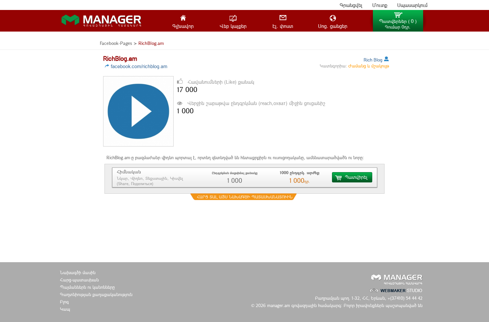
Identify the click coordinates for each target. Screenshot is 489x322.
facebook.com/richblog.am (139, 66)
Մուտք (379, 5)
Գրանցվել (351, 5)
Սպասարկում (412, 5)
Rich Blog (373, 59)
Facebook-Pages (116, 43)
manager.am (279, 305)
